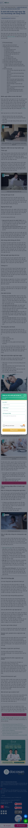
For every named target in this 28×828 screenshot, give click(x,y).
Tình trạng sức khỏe (6, 413)
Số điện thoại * (5, 407)
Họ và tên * (4, 402)
